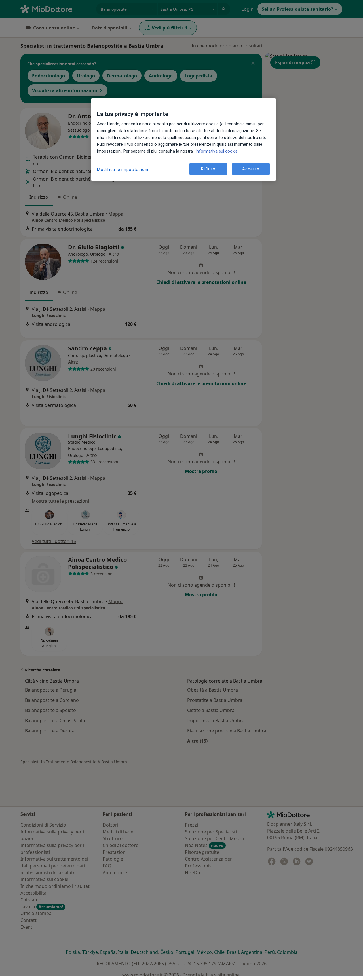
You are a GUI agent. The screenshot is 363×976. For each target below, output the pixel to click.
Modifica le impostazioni (122, 169)
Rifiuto (208, 169)
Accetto (250, 169)
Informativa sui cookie (216, 151)
